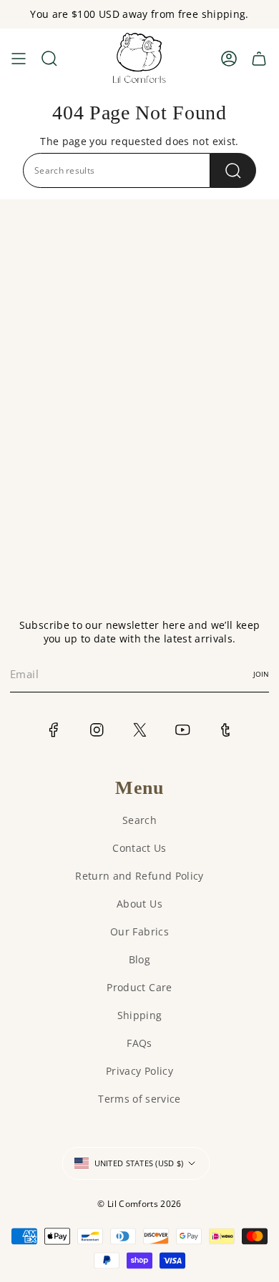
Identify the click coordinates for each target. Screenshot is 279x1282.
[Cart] (259, 59)
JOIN (261, 673)
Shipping (139, 1015)
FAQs (139, 1043)
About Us (139, 903)
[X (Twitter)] (140, 730)
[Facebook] (54, 730)
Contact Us (139, 848)
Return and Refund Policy (139, 876)
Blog (139, 959)
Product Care (139, 987)
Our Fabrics (139, 931)
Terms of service (139, 1098)
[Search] (233, 170)
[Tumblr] (226, 730)
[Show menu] (18, 59)
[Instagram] (97, 730)
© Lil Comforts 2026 (139, 1203)
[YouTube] (183, 730)
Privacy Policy (139, 1071)
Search (139, 820)
